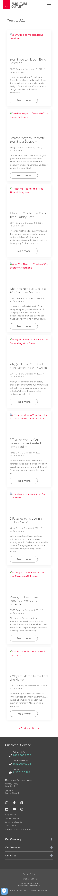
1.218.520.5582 (21, 772)
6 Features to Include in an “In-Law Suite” (26, 520)
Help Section (10, 815)
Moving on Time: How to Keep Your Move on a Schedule (26, 600)
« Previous (24, 728)
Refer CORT (10, 826)
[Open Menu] (49, 4)
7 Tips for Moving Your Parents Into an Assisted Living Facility (25, 443)
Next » (35, 728)
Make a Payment (12, 818)
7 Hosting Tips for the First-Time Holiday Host (28, 215)
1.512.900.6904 (22, 763)
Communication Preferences (18, 829)
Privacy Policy (29, 874)
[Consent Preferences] (4, 891)
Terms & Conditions (29, 879)
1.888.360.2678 (22, 755)
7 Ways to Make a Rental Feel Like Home (29, 677)
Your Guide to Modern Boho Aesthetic (28, 61)
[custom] (6, 802)
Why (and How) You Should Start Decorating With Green (28, 366)
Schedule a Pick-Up (13, 822)
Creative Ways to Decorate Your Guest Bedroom (27, 139)
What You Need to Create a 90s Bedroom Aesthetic (28, 290)
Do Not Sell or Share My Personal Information (29, 884)
